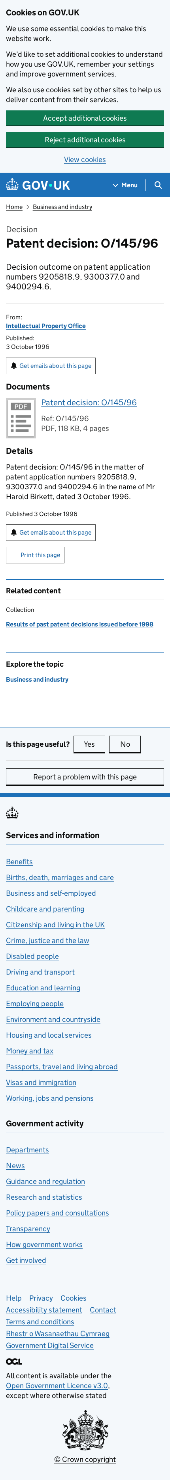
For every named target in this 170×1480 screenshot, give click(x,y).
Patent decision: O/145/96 (89, 402)
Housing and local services (49, 1035)
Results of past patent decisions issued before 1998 (79, 624)
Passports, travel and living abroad (62, 1066)
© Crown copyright (85, 1459)
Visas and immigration (41, 1082)
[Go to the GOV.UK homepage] (38, 185)
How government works (44, 1244)
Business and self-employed (51, 893)
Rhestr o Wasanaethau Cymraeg (58, 1333)
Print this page (40, 555)
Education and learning (43, 987)
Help (14, 1298)
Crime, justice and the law (47, 940)
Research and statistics (44, 1197)
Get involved (26, 1260)
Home (14, 207)
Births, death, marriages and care (60, 877)
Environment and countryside (53, 1019)
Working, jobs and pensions (50, 1098)
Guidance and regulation (45, 1181)
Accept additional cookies (85, 118)
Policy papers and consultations (57, 1212)
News (15, 1165)
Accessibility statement (44, 1309)
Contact (103, 1309)
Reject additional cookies (85, 139)
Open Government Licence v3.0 (57, 1385)
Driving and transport (40, 972)
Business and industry (62, 207)
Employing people (35, 1003)
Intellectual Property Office (46, 326)
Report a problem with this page (85, 776)
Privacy (41, 1298)
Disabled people (32, 956)
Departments (27, 1149)
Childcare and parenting (45, 908)
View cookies (85, 159)
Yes (94, 744)
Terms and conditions (40, 1321)
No (130, 744)
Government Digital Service (50, 1345)
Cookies (73, 1298)
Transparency (28, 1228)
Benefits (19, 861)
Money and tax (29, 1050)
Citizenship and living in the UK (55, 924)
